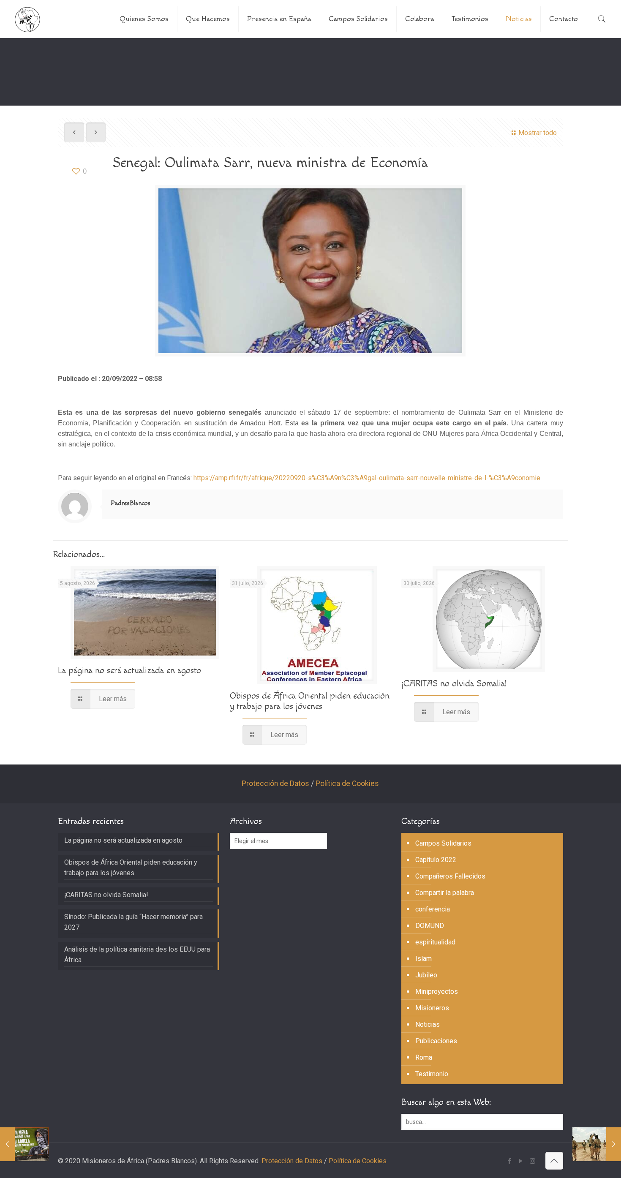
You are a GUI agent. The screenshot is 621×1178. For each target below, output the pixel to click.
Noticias (427, 1024)
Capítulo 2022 (435, 860)
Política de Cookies (347, 783)
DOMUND (429, 926)
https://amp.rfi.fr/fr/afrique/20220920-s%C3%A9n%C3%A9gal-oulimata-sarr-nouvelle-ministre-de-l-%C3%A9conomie (366, 478)
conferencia (432, 909)
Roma (423, 1057)
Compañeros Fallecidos (450, 876)
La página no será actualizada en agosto (129, 670)
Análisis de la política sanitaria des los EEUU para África (137, 954)
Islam (423, 959)
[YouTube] (521, 1161)
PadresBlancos (130, 503)
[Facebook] (509, 1161)
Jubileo (426, 975)
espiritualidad (435, 942)
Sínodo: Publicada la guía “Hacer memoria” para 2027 (133, 922)
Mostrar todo (537, 133)
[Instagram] (532, 1161)
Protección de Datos (275, 783)
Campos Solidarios (443, 843)
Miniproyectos (436, 992)
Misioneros (432, 1008)
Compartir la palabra (444, 893)
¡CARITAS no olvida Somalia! (454, 683)
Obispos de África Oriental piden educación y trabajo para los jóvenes (309, 701)
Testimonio (431, 1074)
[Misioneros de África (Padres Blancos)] (27, 19)
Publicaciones (436, 1041)
